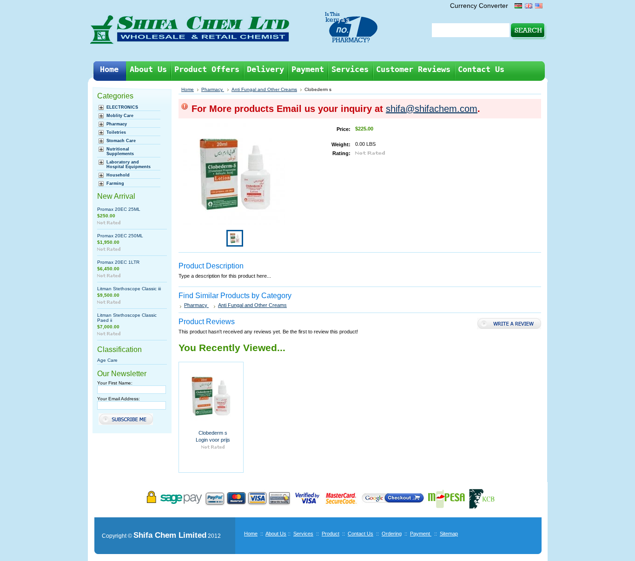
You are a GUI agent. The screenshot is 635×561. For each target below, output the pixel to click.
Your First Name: (114, 382)
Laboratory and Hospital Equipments (128, 164)
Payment (420, 533)
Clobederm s (212, 433)
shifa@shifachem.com (431, 109)
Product (330, 533)
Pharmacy (116, 124)
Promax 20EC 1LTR (118, 262)
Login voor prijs (213, 440)
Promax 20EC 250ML (120, 235)
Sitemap (449, 533)
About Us (275, 533)
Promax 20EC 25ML (118, 209)
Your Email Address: (118, 398)
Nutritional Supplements (120, 151)
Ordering (392, 533)
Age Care (107, 360)
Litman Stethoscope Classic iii (129, 288)
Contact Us (360, 533)
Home (187, 89)
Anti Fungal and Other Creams (264, 89)
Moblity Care (119, 115)
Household (118, 175)
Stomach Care (121, 140)
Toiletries (116, 132)
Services (303, 533)
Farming (115, 183)
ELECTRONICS (122, 107)
